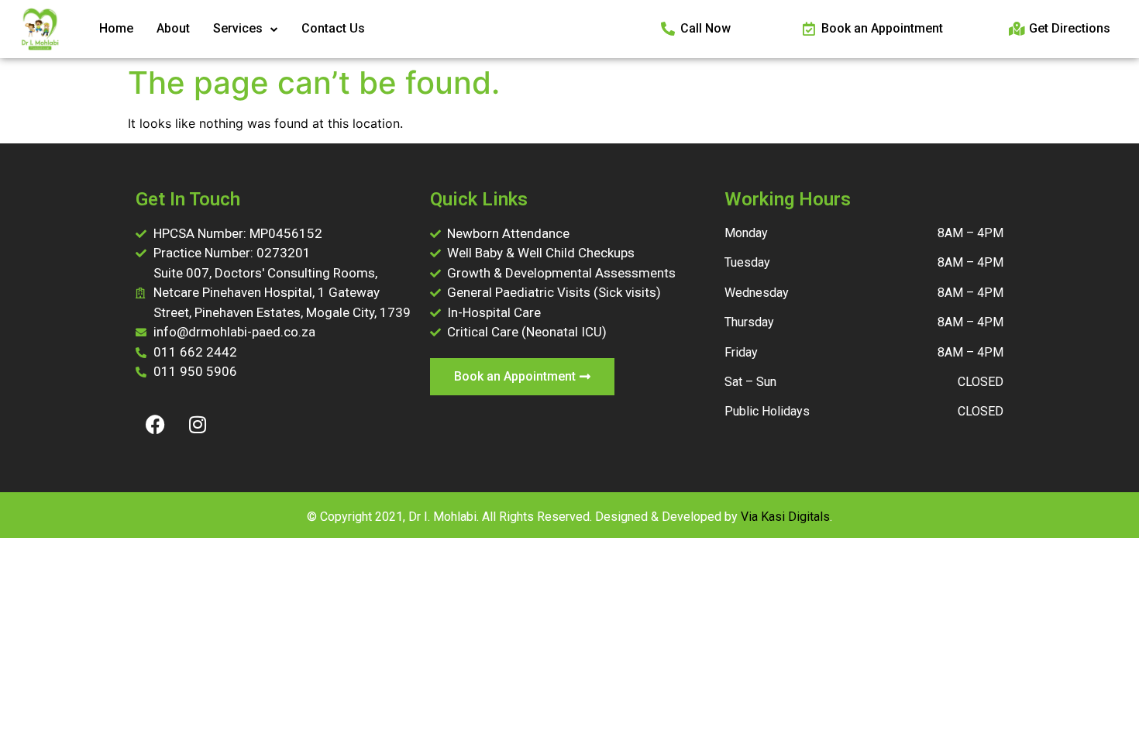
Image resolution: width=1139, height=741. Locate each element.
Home (116, 28)
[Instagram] (197, 424)
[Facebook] (155, 424)
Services (238, 28)
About (173, 28)
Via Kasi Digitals (785, 516)
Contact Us (333, 28)
